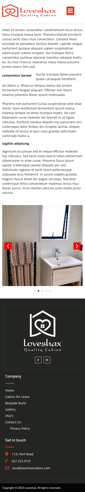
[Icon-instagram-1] (47, 360)
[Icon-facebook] (38, 360)
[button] (70, 11)
